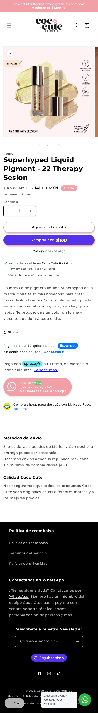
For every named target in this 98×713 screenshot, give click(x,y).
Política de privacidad (28, 564)
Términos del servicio (28, 553)
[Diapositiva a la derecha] (59, 145)
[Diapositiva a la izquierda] (39, 145)
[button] (9, 25)
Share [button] (13, 332)
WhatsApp (19, 596)
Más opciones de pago (49, 251)
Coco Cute (44, 690)
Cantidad (10, 202)
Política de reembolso (28, 543)
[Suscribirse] (77, 641)
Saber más (20, 408)
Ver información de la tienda (33, 275)
